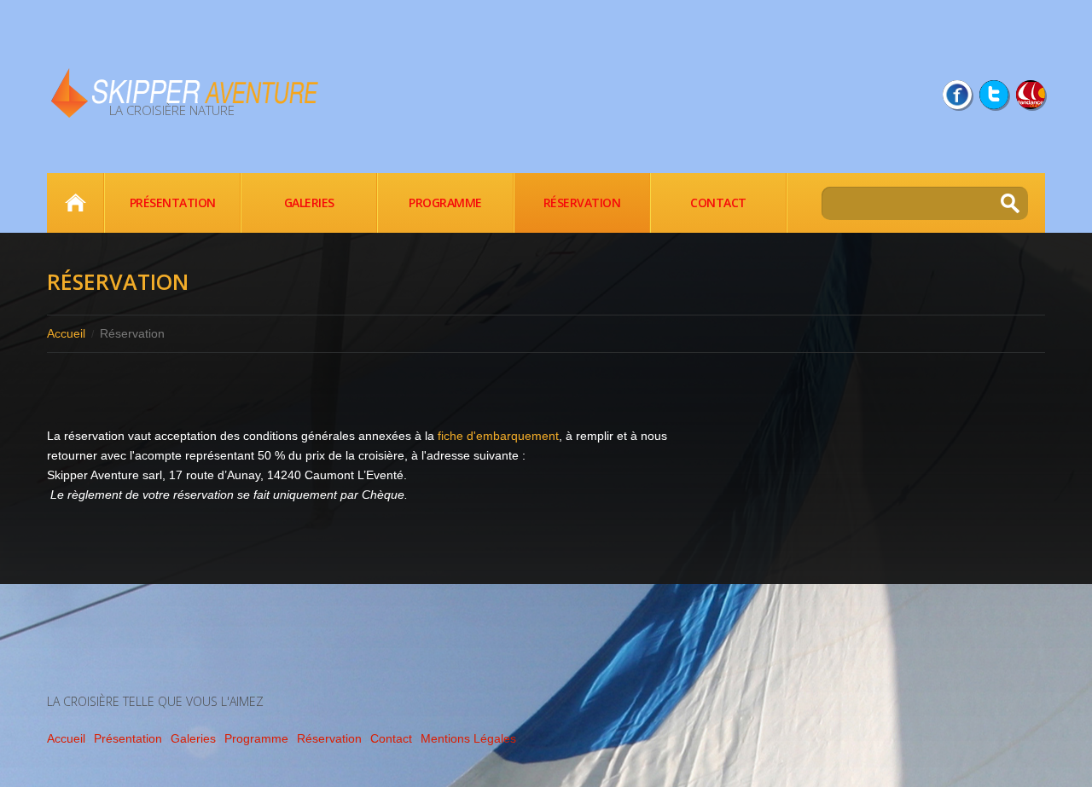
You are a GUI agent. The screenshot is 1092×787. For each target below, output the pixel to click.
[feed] (1030, 94)
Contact (718, 202)
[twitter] (993, 94)
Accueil (75, 203)
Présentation (173, 202)
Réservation (582, 202)
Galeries (309, 202)
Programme (445, 202)
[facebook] (957, 94)
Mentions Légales (468, 738)
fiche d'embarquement (498, 436)
